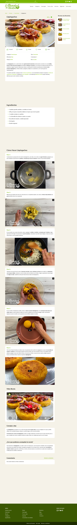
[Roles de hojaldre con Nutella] (60, 24)
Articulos (56, 6)
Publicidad (7, 512)
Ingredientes (7, 517)
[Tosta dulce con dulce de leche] (60, 39)
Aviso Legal (38, 523)
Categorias (37, 6)
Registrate (62, 6)
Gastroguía (43, 6)
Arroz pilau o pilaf (66, 33)
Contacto (41, 515)
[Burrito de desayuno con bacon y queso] (60, 19)
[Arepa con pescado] (60, 29)
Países (23, 510)
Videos (40, 514)
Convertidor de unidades (27, 517)
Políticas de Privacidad (31, 523)
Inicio (6, 13)
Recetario (41, 510)
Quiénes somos (8, 510)
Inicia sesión (68, 6)
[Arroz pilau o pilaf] (60, 34)
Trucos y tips (50, 6)
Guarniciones (16, 13)
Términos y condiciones (45, 523)
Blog (40, 512)
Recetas (31, 6)
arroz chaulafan (25, 74)
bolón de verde (39, 74)
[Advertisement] (30, 92)
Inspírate (24, 515)
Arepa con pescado (66, 28)
